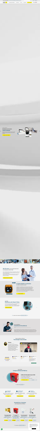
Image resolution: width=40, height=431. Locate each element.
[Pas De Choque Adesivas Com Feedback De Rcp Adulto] (32, 410)
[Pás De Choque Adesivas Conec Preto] (24, 410)
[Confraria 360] (27, 132)
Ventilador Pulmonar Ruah (27, 374)
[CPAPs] (28, 261)
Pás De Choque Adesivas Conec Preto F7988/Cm (24, 415)
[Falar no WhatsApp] (2, 429)
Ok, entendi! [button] (34, 428)
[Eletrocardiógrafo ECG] (4, 261)
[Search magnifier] (30, 0)
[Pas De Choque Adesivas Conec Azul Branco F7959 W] (16, 410)
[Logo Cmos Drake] (5, 2)
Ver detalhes (10, 420)
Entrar (33, 0)
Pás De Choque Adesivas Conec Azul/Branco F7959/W (15, 415)
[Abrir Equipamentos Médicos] (14, 2)
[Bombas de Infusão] (36, 261)
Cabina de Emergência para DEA (8, 415)
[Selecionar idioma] (33, 2)
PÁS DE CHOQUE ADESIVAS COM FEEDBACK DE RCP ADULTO (32, 415)
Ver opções (15, 420)
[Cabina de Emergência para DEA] (8, 410)
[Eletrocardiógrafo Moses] (28, 305)
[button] (36, 2)
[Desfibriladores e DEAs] (20, 261)
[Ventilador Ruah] (14, 377)
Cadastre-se (36, 0)
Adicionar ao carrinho (6, 420)
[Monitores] (12, 261)
